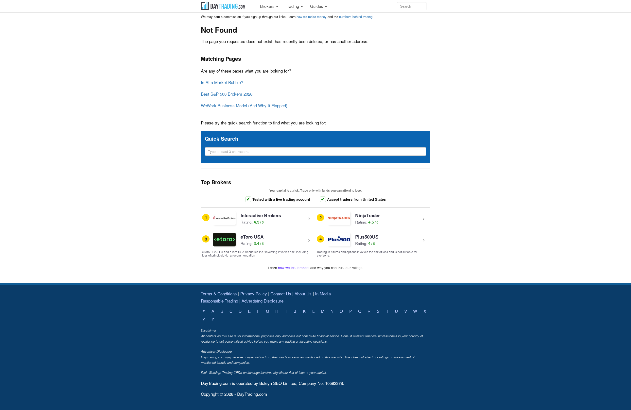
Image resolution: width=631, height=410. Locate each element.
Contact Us (280, 293)
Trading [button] (293, 6)
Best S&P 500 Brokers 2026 (226, 94)
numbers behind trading (355, 16)
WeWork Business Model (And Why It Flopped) (244, 105)
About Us (303, 293)
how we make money (312, 16)
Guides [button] (317, 6)
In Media (323, 293)
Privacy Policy (253, 293)
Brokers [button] (268, 6)
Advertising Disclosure (262, 301)
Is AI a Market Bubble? (222, 82)
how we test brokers (293, 267)
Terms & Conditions (219, 293)
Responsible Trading (219, 301)
